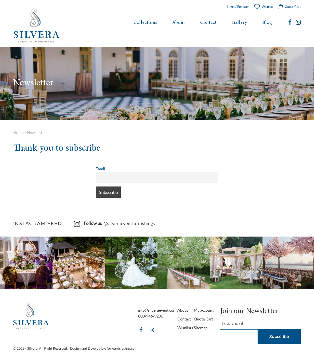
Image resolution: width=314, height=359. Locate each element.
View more (26, 263)
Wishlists (185, 328)
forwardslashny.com (122, 348)
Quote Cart (292, 7)
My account (204, 310)
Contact (208, 22)
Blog (267, 22)
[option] (26, 263)
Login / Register (238, 7)
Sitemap (201, 328)
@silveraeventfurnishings (129, 223)
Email (100, 169)
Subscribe (279, 337)
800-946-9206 (150, 316)
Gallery (239, 22)
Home (18, 133)
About (178, 22)
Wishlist (267, 7)
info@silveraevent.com (157, 310)
